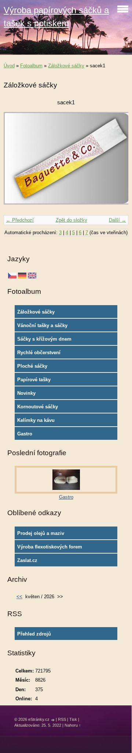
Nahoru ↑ (73, 725)
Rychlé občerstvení (38, 352)
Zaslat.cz (27, 560)
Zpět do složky (71, 220)
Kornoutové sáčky (37, 406)
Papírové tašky (34, 379)
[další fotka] (116, 161)
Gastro (24, 434)
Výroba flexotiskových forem (49, 547)
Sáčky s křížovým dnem (44, 339)
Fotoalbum (31, 65)
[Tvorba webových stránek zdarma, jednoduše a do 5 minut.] (53, 720)
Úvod (9, 65)
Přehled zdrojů (34, 634)
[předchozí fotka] (15, 161)
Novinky (26, 393)
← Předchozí (20, 220)
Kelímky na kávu (36, 420)
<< (19, 596)
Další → (117, 220)
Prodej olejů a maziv (40, 533)
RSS (62, 719)
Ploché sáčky (32, 366)
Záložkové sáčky (66, 65)
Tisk (73, 719)
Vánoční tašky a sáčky (42, 325)
